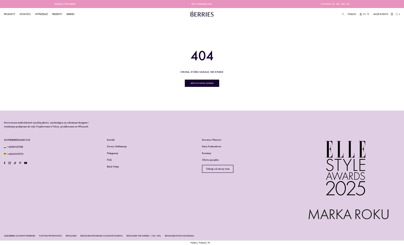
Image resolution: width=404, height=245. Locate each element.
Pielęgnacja (112, 153)
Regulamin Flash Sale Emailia (179, 235)
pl (361, 14)
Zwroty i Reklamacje (117, 146)
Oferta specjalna (210, 159)
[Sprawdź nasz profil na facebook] (4, 163)
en (364, 14)
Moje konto (380, 14)
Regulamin (71, 235)
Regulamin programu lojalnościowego (101, 235)
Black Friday (113, 166)
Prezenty (57, 14)
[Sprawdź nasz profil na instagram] (9, 163)
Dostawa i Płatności (211, 139)
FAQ (109, 159)
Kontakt (111, 139)
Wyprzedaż (41, 14)
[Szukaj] (343, 14)
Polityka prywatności (50, 235)
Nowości (25, 14)
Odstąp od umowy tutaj (217, 168)
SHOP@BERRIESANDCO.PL (17, 140)
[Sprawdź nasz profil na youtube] (25, 163)
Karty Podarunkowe (211, 146)
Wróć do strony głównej (202, 83)
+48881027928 (15, 147)
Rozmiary (206, 153)
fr (368, 14)
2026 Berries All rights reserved (19, 235)
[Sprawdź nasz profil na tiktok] (15, 163)
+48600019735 (15, 154)
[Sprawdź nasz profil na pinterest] (20, 163)
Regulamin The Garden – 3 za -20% (144, 235)
